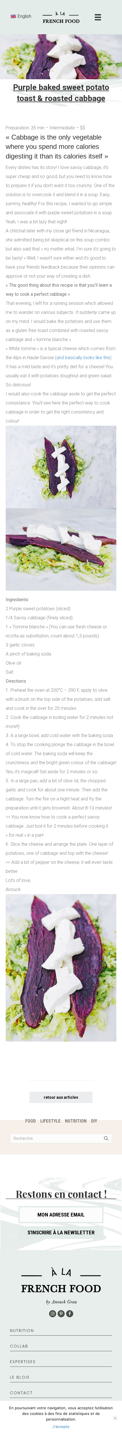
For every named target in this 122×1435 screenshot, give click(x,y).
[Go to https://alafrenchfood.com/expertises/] (61, 1365)
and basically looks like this (83, 357)
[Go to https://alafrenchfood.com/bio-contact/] (61, 1396)
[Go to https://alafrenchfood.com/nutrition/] (61, 1333)
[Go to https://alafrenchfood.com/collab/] (61, 1349)
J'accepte (61, 1426)
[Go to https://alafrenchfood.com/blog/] (61, 1380)
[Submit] (106, 1138)
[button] (61, 1232)
